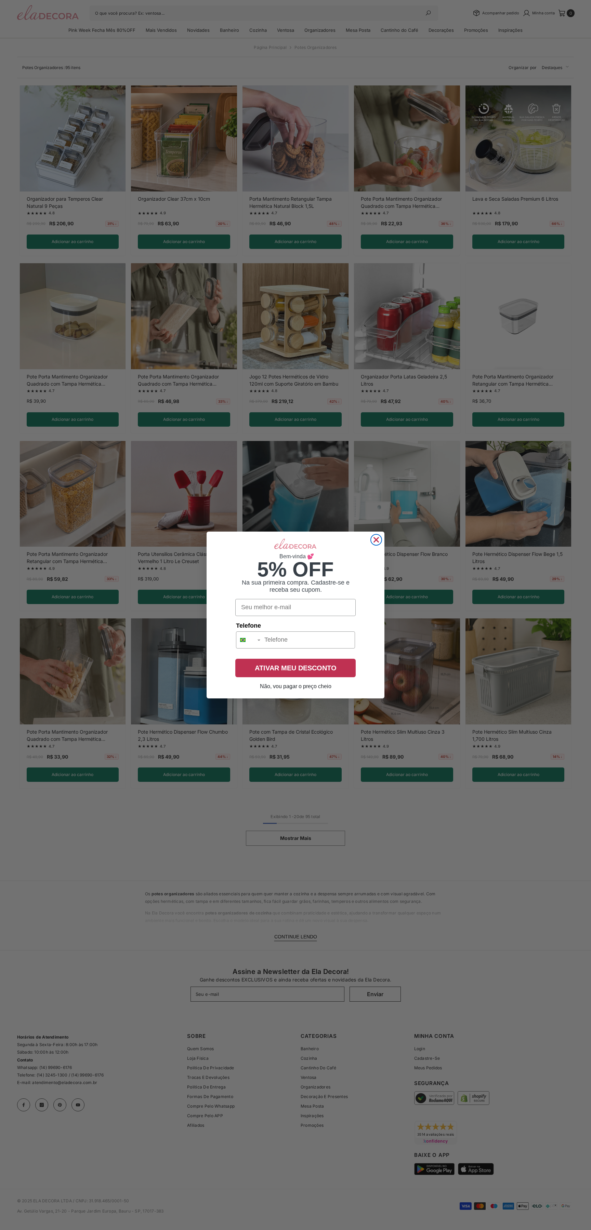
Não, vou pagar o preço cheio (295, 686)
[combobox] (248, 640)
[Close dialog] (376, 539)
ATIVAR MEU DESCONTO (296, 668)
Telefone (248, 625)
